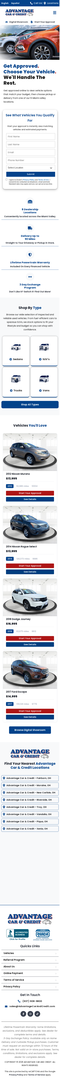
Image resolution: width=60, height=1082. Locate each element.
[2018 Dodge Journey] (30, 614)
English (5, 3)
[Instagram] (29, 1017)
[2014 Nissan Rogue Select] (30, 541)
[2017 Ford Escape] (30, 686)
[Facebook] (22, 1017)
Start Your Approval (30, 493)
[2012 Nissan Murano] (30, 468)
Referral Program (14, 963)
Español (15, 3)
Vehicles (8, 956)
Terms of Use (43, 180)
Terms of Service (13, 983)
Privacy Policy (28, 180)
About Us (9, 970)
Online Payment (13, 976)
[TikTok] (36, 1017)
